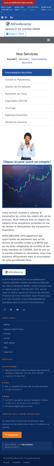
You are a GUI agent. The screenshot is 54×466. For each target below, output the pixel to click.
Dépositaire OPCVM (16, 100)
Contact (26, 462)
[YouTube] (17, 309)
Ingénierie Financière (16, 115)
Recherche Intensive (16, 122)
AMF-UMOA (9, 343)
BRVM (7, 324)
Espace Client (16, 33)
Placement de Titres (16, 93)
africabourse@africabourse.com (18, 406)
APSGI (7, 338)
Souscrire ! (13, 435)
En (11, 17)
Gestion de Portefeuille (17, 86)
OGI (5, 347)
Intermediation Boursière (18, 72)
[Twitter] (11, 309)
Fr (6, 17)
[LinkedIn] (23, 309)
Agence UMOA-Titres (13, 329)
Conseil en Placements (17, 79)
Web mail (8, 352)
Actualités (16, 462)
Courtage (10, 107)
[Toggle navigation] (48, 40)
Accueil (6, 462)
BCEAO (7, 334)
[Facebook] (4, 309)
